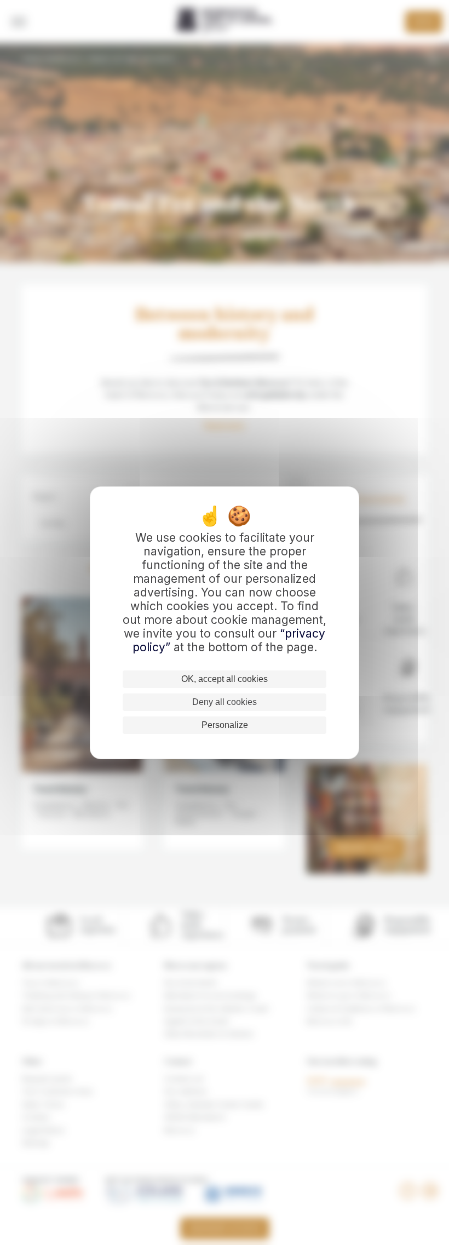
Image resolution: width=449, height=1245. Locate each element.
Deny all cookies (224, 702)
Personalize (225, 725)
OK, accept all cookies (224, 679)
